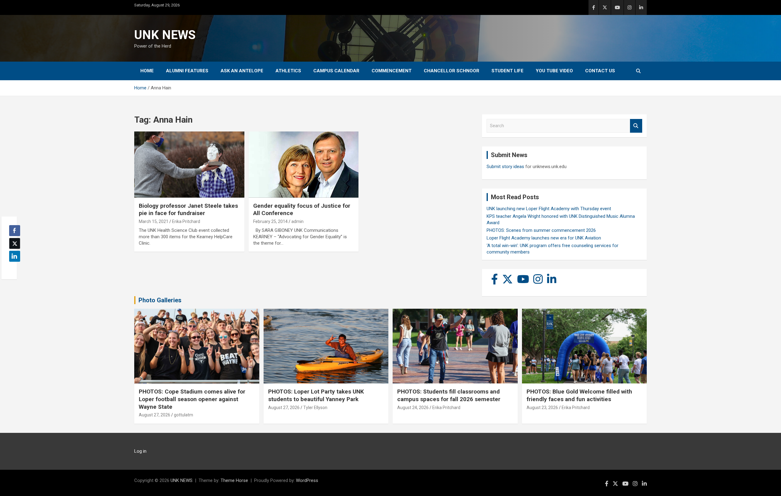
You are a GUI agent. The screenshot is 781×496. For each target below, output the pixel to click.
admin (297, 221)
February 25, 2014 (270, 221)
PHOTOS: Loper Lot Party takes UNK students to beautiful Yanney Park (316, 395)
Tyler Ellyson (315, 407)
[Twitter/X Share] (14, 243)
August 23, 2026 (542, 407)
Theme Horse (234, 480)
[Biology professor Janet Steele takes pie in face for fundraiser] (189, 164)
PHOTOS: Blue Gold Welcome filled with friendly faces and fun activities (579, 395)
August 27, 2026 (154, 414)
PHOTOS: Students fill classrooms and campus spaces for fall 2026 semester (448, 395)
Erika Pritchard (186, 221)
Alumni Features (187, 71)
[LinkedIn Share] (14, 256)
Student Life (507, 71)
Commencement (392, 71)
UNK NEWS (165, 35)
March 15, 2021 (153, 221)
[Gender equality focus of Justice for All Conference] (303, 164)
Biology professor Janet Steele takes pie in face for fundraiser (188, 209)
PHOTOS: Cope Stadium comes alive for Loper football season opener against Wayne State (192, 399)
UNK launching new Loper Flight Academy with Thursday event (549, 208)
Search (636, 126)
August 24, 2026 (413, 407)
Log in (140, 451)
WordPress (307, 480)
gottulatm (183, 414)
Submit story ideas (505, 166)
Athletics (288, 71)
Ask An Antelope (242, 71)
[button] (12, 268)
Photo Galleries (160, 300)
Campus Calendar (336, 71)
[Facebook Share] (14, 230)
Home (147, 71)
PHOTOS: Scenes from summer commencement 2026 (541, 230)
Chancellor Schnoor (451, 71)
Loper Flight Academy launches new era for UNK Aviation (544, 238)
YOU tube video (554, 71)
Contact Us (600, 71)
